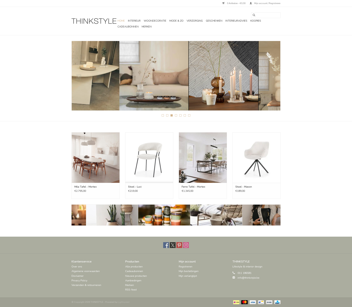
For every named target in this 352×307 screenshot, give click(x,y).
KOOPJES (255, 21)
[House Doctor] (202, 215)
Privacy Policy (79, 280)
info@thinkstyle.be (248, 278)
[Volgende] (273, 77)
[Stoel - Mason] (256, 157)
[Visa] (252, 302)
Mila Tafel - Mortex (85, 186)
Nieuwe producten (136, 276)
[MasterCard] (244, 302)
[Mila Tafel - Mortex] (96, 157)
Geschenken (214, 21)
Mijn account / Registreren (267, 3)
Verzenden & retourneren (86, 285)
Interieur (134, 21)
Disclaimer (78, 276)
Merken (147, 26)
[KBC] (276, 302)
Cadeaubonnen (128, 26)
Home (121, 21)
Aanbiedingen (133, 280)
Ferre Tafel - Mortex (193, 186)
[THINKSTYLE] (94, 21)
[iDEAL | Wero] (236, 302)
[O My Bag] (254, 215)
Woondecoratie (155, 21)
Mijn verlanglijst (188, 276)
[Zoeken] (254, 15)
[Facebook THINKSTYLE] (166, 245)
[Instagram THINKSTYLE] (186, 245)
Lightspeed (123, 302)
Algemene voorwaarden (86, 271)
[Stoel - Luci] (149, 157)
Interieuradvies (236, 21)
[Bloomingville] (98, 215)
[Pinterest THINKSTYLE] (179, 245)
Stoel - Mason (243, 186)
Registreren (185, 266)
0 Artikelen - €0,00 (236, 3)
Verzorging (195, 21)
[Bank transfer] (269, 302)
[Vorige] (78, 77)
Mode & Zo (176, 21)
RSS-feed (131, 289)
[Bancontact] (260, 302)
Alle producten (134, 266)
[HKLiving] (150, 215)
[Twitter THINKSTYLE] (173, 245)
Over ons (77, 266)
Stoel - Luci (135, 186)
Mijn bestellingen (189, 271)
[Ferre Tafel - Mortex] (203, 157)
